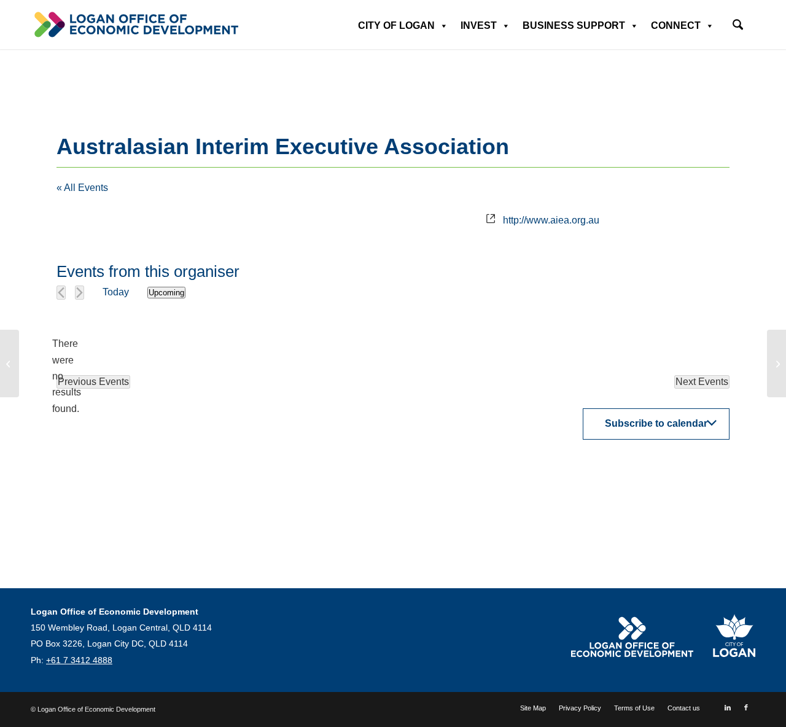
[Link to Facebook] (746, 707)
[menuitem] (737, 20)
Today (116, 292)
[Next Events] (79, 293)
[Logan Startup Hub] (9, 363)
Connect (676, 25)
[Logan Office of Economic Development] (135, 24)
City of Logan (396, 25)
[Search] (738, 26)
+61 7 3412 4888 (79, 660)
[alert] (66, 376)
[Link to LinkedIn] (727, 707)
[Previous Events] (61, 293)
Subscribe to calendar (656, 423)
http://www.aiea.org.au (551, 220)
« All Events (82, 187)
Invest (479, 25)
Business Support (574, 25)
